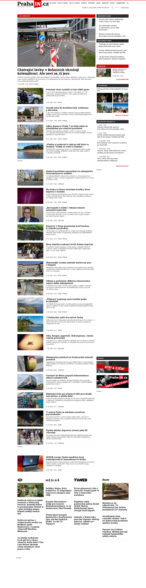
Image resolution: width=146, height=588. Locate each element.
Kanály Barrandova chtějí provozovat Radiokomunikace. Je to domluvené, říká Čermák (58, 505)
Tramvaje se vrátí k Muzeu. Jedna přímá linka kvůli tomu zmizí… (111, 45)
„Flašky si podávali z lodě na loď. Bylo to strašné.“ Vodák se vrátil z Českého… (67, 145)
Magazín (105, 3)
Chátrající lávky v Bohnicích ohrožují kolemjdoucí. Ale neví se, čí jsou (48, 71)
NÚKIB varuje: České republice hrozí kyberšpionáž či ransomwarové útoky (66, 458)
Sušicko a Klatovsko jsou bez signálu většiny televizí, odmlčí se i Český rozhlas (86, 520)
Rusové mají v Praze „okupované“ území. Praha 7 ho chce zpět (111, 20)
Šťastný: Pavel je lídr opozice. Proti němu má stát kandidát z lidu (112, 35)
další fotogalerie (122, 115)
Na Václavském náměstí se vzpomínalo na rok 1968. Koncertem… (109, 28)
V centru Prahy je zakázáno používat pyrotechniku (65, 413)
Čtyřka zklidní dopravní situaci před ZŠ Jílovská (66, 431)
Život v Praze (63, 3)
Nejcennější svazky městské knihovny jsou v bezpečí (68, 263)
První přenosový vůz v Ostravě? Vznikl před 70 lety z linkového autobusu (86, 491)
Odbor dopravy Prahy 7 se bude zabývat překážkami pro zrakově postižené (67, 127)
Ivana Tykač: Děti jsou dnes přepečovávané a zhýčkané (107, 159)
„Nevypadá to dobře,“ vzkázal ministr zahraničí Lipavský (65, 208)
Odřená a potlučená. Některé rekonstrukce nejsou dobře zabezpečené (68, 282)
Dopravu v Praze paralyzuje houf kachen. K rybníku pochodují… (68, 227)
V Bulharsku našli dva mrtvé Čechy (64, 317)
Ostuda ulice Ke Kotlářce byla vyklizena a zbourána (67, 108)
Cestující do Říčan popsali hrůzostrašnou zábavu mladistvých (67, 376)
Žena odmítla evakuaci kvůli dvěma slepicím (69, 244)
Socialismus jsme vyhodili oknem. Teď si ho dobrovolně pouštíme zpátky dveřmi (115, 519)
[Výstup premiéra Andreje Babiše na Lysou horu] (104, 97)
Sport (112, 3)
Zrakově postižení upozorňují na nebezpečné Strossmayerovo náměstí (69, 172)
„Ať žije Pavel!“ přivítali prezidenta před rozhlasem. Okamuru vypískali (112, 58)
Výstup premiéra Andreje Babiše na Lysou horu (112, 90)
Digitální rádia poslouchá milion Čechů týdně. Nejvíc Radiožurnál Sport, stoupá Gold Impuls (86, 506)
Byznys (84, 3)
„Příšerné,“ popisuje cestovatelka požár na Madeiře (66, 300)
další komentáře (122, 79)
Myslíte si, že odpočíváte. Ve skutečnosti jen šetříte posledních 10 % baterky (114, 506)
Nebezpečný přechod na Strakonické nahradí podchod (69, 358)
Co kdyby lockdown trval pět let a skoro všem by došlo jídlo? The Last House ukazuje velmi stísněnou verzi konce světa (30, 543)
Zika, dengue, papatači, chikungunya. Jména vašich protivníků (69, 336)
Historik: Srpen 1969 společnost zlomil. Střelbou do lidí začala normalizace (111, 152)
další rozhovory (122, 166)
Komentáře (120, 3)
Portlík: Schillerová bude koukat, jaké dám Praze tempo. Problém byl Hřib (113, 51)
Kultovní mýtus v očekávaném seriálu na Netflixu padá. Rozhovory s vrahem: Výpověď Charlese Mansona (29, 525)
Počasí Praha (125, 7)
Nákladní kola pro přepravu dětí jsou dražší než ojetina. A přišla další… (69, 394)
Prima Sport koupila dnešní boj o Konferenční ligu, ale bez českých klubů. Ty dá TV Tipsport (59, 519)
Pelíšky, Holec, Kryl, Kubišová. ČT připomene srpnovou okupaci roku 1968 (59, 491)
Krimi (98, 3)
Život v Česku (74, 3)
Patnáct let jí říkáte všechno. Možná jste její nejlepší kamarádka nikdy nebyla (115, 532)
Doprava (91, 3)
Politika (53, 3)
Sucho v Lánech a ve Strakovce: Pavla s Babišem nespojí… (119, 70)
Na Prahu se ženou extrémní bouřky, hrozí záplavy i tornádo (68, 190)
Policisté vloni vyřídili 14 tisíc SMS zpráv (67, 89)
